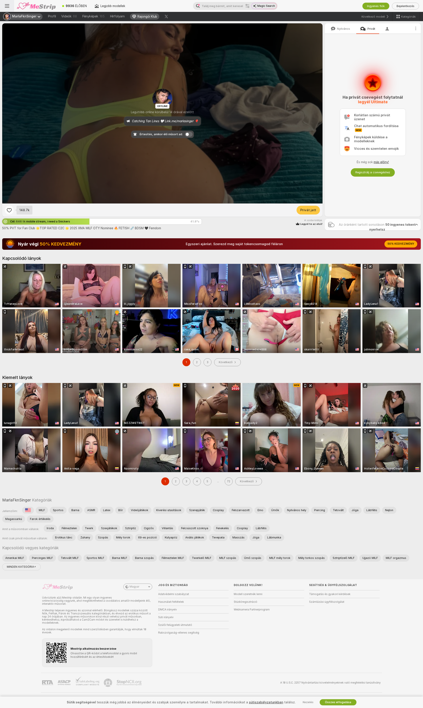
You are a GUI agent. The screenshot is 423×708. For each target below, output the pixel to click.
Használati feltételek (171, 601)
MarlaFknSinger (16, 500)
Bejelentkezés (405, 6)
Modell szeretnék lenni (248, 594)
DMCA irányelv (167, 609)
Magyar (134, 586)
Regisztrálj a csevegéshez (372, 172)
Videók (69, 16)
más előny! (381, 162)
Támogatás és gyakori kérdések (330, 594)
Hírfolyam (117, 16)
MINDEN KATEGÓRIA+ (21, 566)
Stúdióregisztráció (245, 601)
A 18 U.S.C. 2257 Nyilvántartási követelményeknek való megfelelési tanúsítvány (330, 682)
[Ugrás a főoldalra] (36, 6)
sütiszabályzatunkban (266, 702)
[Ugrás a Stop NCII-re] (130, 682)
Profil (52, 16)
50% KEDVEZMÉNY (401, 243)
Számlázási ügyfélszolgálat (326, 601)
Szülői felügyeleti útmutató (175, 625)
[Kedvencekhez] (9, 210)
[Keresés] (247, 6)
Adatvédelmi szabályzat (173, 594)
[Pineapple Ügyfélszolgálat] (108, 682)
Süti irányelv (166, 617)
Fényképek (93, 16)
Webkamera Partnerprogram (252, 609)
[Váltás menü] (7, 6)
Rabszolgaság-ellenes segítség (178, 632)
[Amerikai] (28, 510)
